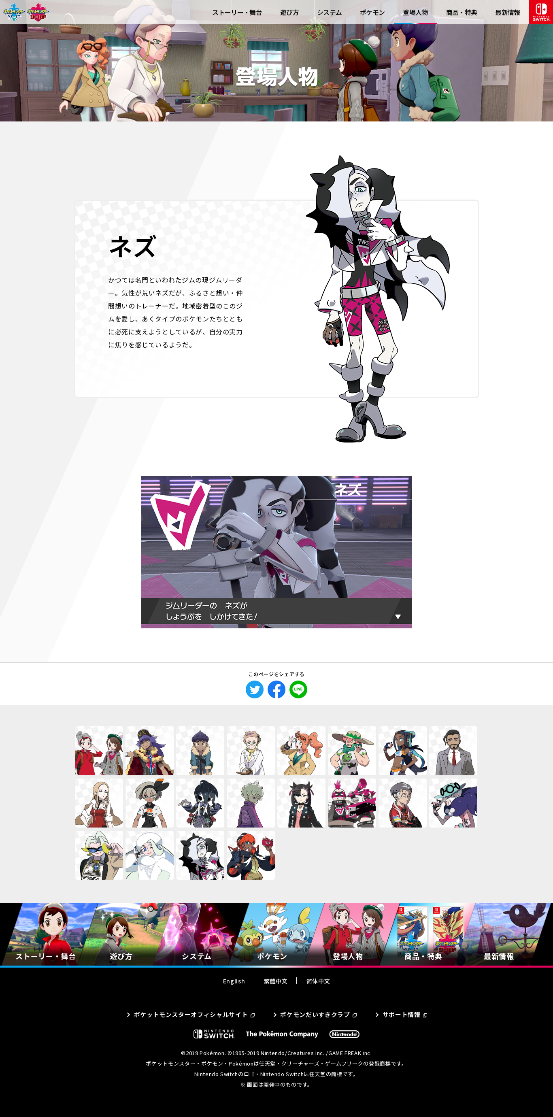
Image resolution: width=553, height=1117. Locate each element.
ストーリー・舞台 (237, 12)
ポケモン (372, 12)
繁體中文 (276, 981)
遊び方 (289, 12)
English (234, 981)
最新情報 (507, 12)
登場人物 (415, 12)
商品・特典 (461, 12)
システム (329, 12)
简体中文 (318, 981)
